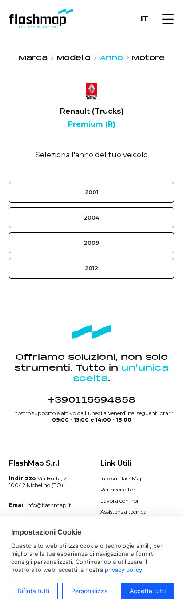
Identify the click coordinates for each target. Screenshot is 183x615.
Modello (73, 58)
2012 (91, 268)
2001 (92, 192)
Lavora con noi (119, 500)
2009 (91, 243)
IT (144, 19)
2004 (91, 217)
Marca (33, 58)
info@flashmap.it (48, 505)
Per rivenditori (118, 489)
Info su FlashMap (121, 478)
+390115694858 (91, 400)
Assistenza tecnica (123, 511)
